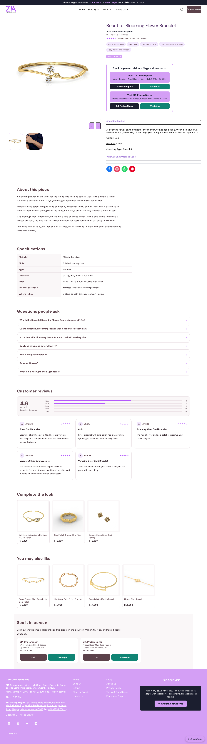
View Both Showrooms (170, 703)
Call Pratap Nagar (124, 106)
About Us (111, 683)
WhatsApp (155, 86)
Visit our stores (195, 739)
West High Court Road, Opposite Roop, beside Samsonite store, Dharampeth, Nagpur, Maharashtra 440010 (36, 688)
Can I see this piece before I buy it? (38, 346)
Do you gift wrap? (29, 363)
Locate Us (78, 696)
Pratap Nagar (111, 2)
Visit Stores (195, 9)
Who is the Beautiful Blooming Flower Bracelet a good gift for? (52, 320)
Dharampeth (95, 2)
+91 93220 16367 (41, 691)
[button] (181, 9)
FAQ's (109, 679)
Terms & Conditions (117, 692)
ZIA (15, 733)
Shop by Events (81, 692)
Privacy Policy (113, 687)
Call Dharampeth (124, 86)
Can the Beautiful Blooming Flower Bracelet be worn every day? (53, 328)
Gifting (76, 687)
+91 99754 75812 (57, 709)
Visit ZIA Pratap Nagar (139, 97)
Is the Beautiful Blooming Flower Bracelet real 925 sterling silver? (54, 337)
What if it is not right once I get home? (40, 371)
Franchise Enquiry (116, 696)
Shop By (77, 683)
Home (82, 9)
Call (33, 657)
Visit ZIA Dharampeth (139, 77)
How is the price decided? (33, 354)
